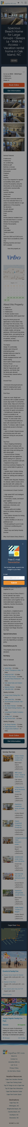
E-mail (5, 574)
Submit (14, 583)
